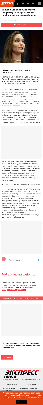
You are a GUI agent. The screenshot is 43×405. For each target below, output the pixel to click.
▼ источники (6, 357)
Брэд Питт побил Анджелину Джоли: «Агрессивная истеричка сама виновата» (19, 275)
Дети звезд (33, 298)
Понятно (21, 402)
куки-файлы (9, 388)
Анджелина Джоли (20, 298)
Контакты (12, 384)
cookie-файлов (33, 397)
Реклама (32, 384)
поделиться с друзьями (22, 24)
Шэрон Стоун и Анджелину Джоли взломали (17, 71)
